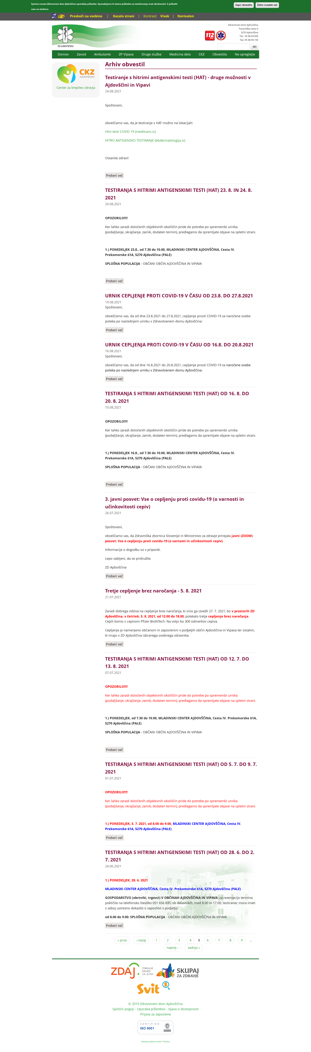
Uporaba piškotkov (151, 1009)
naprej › (172, 947)
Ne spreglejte (245, 54)
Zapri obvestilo (243, 5)
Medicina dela (180, 54)
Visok (164, 16)
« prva (122, 940)
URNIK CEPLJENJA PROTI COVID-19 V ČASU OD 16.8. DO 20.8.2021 (179, 344)
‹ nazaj (141, 940)
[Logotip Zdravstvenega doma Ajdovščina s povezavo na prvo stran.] (101, 47)
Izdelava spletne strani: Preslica (155, 1041)
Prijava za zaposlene (155, 1014)
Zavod (81, 54)
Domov (63, 54)
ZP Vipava (126, 54)
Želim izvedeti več (267, 5)
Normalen (185, 16)
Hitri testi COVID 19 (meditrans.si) (130, 131)
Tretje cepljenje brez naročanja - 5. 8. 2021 (153, 590)
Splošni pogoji (123, 1009)
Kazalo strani (123, 16)
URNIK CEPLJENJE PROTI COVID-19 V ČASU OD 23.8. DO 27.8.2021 (179, 295)
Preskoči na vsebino (86, 16)
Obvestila (220, 54)
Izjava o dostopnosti (183, 1009)
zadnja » (194, 947)
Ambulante (102, 54)
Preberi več (115, 175)
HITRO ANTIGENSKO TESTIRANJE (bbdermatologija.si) (145, 140)
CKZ (201, 54)
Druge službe (151, 54)
